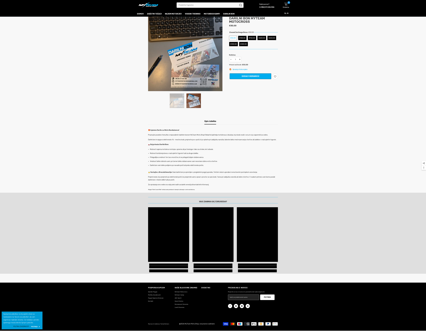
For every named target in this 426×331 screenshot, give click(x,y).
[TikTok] (242, 306)
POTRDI (267, 297)
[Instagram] (236, 306)
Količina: (232, 55)
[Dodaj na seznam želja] (275, 76)
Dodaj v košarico (250, 76)
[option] (185, 54)
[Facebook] (230, 306)
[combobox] (207, 5)
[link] (168, 267)
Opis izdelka (210, 121)
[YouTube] (248, 306)
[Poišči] (210, 5)
